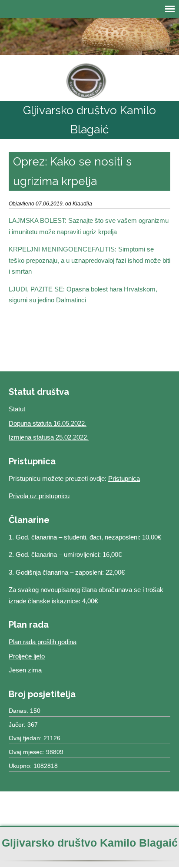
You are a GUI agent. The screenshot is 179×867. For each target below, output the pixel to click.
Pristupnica (124, 478)
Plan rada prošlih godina (42, 641)
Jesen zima (25, 670)
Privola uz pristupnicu (39, 496)
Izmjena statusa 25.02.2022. (49, 437)
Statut (17, 409)
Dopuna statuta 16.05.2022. (47, 423)
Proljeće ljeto (27, 656)
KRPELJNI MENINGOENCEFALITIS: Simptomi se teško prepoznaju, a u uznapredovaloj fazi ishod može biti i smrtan (89, 260)
